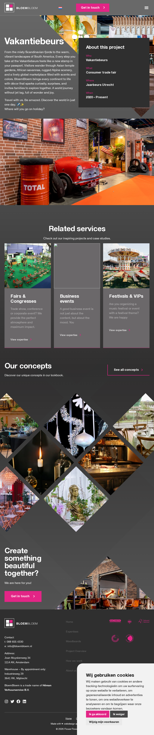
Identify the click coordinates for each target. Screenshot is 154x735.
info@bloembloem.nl (20, 646)
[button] (146, 7)
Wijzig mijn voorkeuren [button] (104, 721)
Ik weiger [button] (119, 714)
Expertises (72, 631)
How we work (74, 660)
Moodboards (73, 641)
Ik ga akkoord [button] (97, 714)
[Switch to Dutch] (60, 7)
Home (69, 621)
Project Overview (76, 651)
